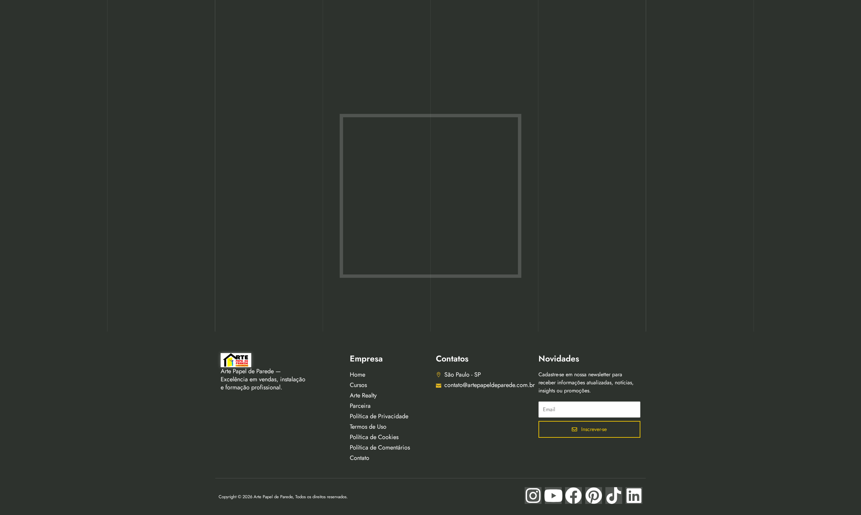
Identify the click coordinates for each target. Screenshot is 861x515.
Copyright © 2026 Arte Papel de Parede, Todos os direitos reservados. (283, 496)
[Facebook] (573, 495)
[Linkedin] (634, 495)
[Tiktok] (613, 495)
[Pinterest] (593, 495)
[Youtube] (553, 495)
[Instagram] (533, 495)
